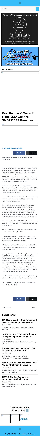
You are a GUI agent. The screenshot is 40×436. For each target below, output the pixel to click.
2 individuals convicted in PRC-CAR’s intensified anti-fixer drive (19, 349)
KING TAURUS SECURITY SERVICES (24, 419)
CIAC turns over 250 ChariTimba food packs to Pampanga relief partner (19, 321)
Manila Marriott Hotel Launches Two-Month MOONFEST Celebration (19, 364)
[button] (20, 3)
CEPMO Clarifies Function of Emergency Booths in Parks (15, 378)
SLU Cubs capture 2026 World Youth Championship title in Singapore (19, 335)
